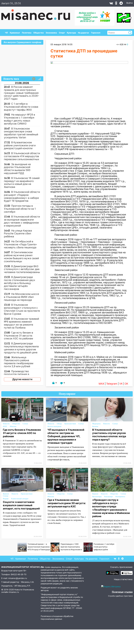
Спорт (62, 32)
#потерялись (120, 497)
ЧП (6, 32)
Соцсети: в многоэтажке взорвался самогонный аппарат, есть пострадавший (21, 505)
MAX (101, 383)
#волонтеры (97, 497)
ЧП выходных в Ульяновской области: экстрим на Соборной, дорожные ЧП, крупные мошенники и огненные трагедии (66, 436)
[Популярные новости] (39, 78)
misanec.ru (14, 592)
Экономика (51, 32)
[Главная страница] (37, 13)
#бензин (13, 426)
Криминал (15, 32)
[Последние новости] (33, 78)
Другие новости (22, 379)
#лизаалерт (108, 497)
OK (126, 383)
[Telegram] (121, 3)
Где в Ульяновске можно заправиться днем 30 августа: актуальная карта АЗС (67, 503)
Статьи (25, 424)
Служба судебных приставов (120, 596)
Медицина (96, 424)
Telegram (111, 383)
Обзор (59, 424)
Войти (129, 3)
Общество (38, 32)
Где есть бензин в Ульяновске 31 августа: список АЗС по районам (22, 433)
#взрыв (6, 499)
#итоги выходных (54, 426)
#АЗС (5, 426)
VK (121, 383)
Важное (6, 494)
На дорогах (83, 32)
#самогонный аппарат (19, 499)
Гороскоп (95, 32)
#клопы (95, 426)
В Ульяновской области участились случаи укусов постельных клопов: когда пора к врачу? (109, 434)
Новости (6, 424)
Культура (71, 32)
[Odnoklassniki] (116, 3)
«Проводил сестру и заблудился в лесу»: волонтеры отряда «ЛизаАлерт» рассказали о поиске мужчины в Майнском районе (111, 508)
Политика (26, 32)
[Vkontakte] (111, 3)
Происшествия (70, 424)
